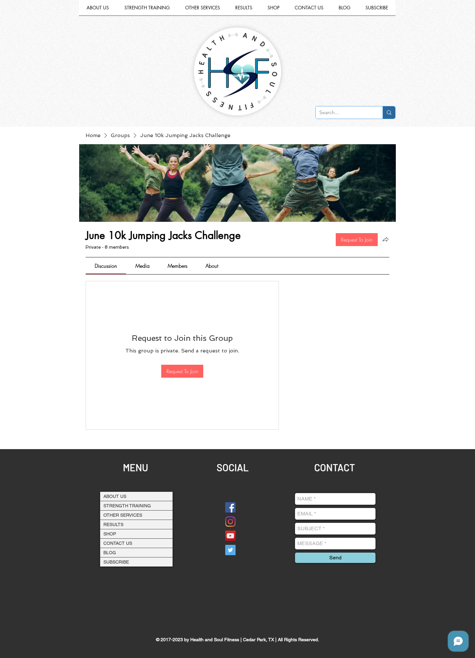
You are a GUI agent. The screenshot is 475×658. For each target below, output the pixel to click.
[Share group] (385, 239)
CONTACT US (117, 543)
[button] (202, 10)
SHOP (109, 533)
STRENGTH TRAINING (127, 505)
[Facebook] (230, 507)
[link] (106, 265)
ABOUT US (114, 496)
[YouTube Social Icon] (230, 536)
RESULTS (113, 524)
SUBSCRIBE (116, 562)
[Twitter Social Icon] (230, 550)
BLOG (109, 552)
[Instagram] (230, 521)
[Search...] (389, 112)
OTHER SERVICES (122, 515)
